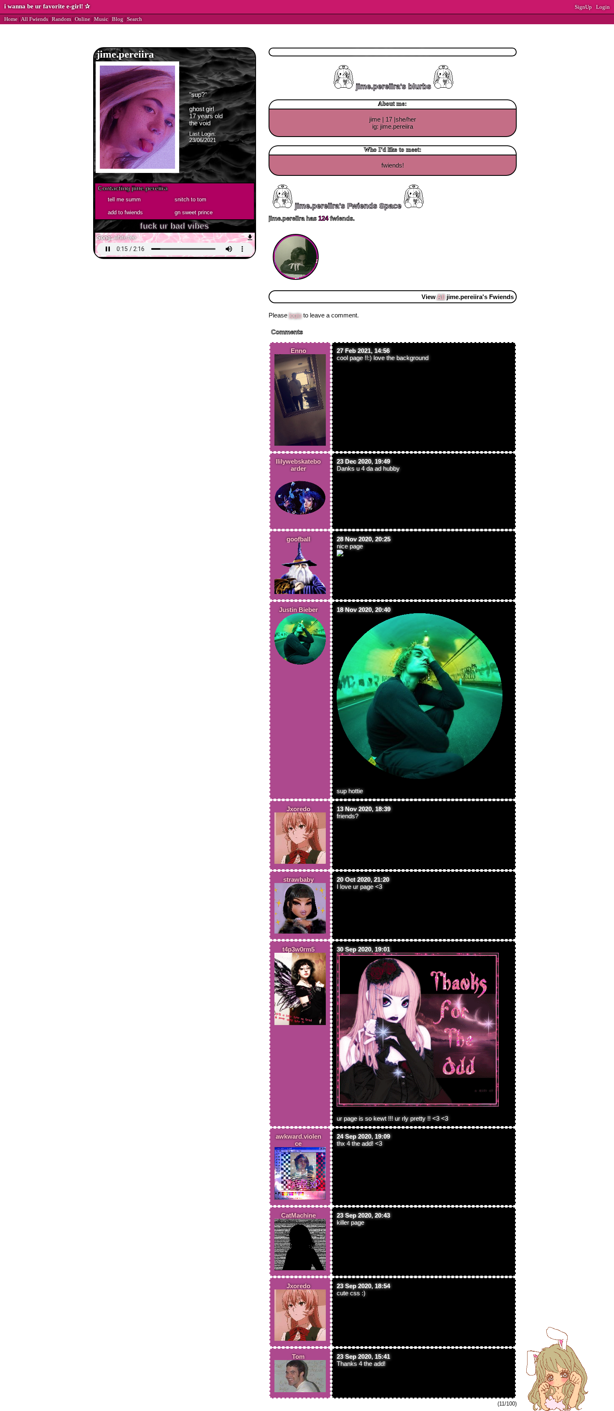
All (34, 19)
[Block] (194, 212)
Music (101, 19)
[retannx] (297, 233)
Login (603, 7)
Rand (61, 19)
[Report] (194, 199)
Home (11, 19)
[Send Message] (127, 199)
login (295, 315)
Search (134, 19)
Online (82, 19)
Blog (117, 19)
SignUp (583, 7)
